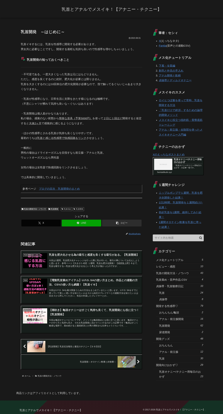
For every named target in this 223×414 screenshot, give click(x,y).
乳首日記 (67, 209)
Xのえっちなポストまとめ (169, 154)
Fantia (162, 45)
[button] (122, 223)
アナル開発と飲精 (170, 75)
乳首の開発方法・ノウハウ (35, 209)
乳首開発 (54, 209)
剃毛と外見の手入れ (171, 70)
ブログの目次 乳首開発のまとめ (59, 188)
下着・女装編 (167, 65)
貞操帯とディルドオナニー (175, 80)
